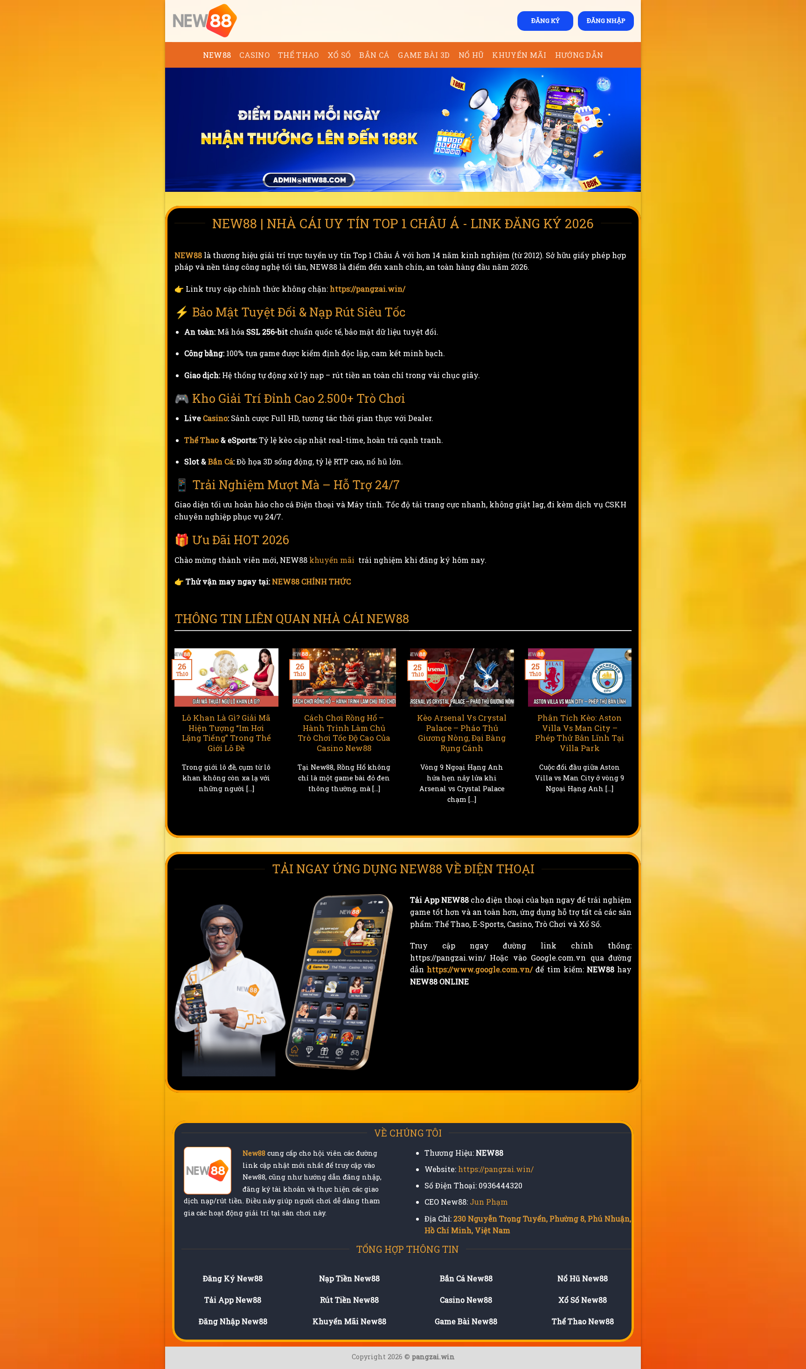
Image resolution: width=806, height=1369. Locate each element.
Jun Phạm (489, 1202)
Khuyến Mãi (519, 55)
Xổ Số (339, 55)
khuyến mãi (331, 560)
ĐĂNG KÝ (545, 20)
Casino (254, 55)
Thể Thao (298, 55)
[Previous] (173, 737)
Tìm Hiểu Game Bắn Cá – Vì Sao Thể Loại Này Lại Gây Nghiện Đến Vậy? (580, 728)
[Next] (633, 737)
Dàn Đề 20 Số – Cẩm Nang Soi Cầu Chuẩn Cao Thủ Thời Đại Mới (227, 728)
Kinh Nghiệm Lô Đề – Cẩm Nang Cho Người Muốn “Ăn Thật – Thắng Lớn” (344, 733)
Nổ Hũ (471, 55)
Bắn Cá (374, 55)
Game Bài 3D (424, 55)
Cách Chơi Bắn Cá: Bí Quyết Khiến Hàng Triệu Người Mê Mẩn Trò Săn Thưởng (462, 733)
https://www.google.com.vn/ (480, 969)
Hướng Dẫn (579, 55)
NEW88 (217, 55)
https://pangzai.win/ (367, 289)
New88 (254, 1153)
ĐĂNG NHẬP (606, 20)
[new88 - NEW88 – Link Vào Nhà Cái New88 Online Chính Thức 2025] (218, 21)
